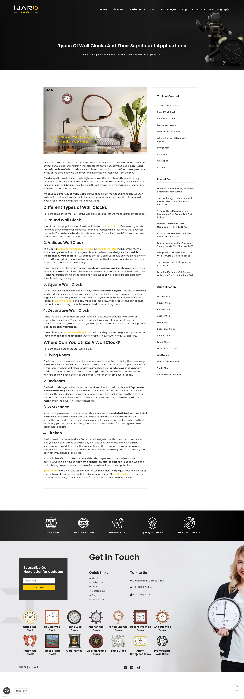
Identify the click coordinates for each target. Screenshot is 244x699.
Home (86, 54)
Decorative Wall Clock (168, 131)
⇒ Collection (96, 582)
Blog (94, 54)
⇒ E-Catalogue (97, 591)
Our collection (125, 474)
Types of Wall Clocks (168, 105)
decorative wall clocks (75, 332)
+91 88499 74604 (142, 587)
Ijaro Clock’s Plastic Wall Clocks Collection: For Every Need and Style (175, 274)
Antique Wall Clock (167, 118)
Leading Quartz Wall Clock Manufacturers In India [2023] (172, 225)
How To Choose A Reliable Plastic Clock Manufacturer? (174, 235)
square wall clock (63, 300)
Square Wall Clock (166, 125)
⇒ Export (94, 586)
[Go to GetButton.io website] (6, 696)
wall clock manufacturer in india (75, 249)
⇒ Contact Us (96, 599)
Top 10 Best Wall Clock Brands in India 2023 (174, 264)
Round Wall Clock (166, 112)
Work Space (163, 160)
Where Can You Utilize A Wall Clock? (172, 140)
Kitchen (161, 167)
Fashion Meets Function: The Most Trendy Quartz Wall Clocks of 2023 (175, 245)
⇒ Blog (92, 595)
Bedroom (162, 154)
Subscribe (39, 588)
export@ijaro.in (141, 594)
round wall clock (110, 226)
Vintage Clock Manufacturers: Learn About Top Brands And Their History (175, 214)
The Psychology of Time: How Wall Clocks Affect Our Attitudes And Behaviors (174, 201)
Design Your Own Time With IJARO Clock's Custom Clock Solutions (174, 254)
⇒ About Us (95, 578)
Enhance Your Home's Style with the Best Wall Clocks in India (175, 190)
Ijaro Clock (49, 470)
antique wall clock (108, 249)
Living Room (163, 147)
